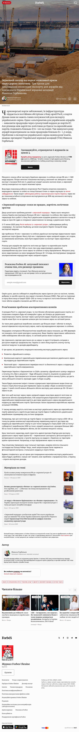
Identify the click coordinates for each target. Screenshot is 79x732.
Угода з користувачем (20, 680)
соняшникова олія (14, 582)
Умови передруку (16, 687)
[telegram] (72, 638)
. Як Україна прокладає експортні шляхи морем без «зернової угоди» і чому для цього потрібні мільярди (30, 503)
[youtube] (76, 638)
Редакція (5, 701)
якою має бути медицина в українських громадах (15, 615)
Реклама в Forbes (22, 710)
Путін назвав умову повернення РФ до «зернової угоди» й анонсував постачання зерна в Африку (27, 474)
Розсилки (29, 687)
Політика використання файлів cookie (16, 694)
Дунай (36, 582)
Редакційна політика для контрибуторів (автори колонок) (16, 705)
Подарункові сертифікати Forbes (14, 717)
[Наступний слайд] (75, 590)
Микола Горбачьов (14, 98)
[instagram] (68, 638)
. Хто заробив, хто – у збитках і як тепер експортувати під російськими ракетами (30, 489)
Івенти (4, 687)
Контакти (5, 680)
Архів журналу (7, 710)
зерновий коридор (45, 582)
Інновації (33, 624)
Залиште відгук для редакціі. (13, 574)
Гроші (3, 76)
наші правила (65, 535)
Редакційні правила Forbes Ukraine (14, 697)
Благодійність (7, 713)
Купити (30, 167)
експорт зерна (58, 582)
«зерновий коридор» (41, 213)
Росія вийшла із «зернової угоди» (34, 224)
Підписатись (65, 282)
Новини (6, 477)
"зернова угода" (27, 582)
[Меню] (75, 2)
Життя (4, 620)
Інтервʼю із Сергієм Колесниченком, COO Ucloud (44, 617)
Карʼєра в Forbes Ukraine (10, 683)
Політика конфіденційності (12, 690)
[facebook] (63, 638)
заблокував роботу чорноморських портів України (45, 194)
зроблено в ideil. (71, 728)
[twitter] (59, 638)
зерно (4, 582)
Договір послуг (27, 683)
